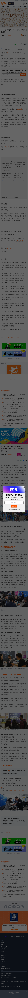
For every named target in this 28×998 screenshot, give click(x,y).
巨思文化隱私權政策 (16, 509)
